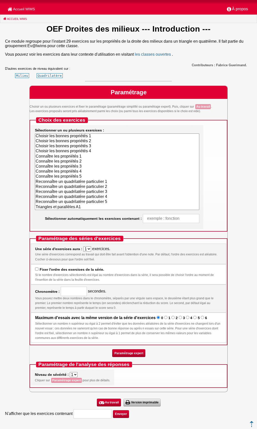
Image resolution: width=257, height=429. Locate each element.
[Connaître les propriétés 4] (117, 171)
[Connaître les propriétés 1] (117, 156)
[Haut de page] (251, 425)
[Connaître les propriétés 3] (117, 166)
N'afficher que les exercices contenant (39, 413)
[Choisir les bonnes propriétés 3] (117, 146)
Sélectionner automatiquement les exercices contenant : (93, 219)
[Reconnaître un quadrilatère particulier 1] (117, 181)
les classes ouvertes (153, 54)
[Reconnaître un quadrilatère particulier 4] (117, 196)
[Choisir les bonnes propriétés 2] (117, 141)
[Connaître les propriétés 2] (117, 161)
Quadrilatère (50, 76)
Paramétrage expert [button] (128, 353)
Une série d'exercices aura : (58, 249)
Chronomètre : (47, 292)
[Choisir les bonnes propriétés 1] (117, 136)
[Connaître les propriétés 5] (117, 176)
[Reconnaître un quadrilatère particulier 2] (117, 186)
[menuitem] (237, 9)
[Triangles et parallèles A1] (117, 207)
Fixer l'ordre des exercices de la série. (72, 269)
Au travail (203, 106)
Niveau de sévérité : (52, 375)
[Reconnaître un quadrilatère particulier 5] (117, 201)
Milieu (22, 76)
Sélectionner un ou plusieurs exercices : (69, 130)
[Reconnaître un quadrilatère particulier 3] (117, 191)
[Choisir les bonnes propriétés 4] (117, 151)
